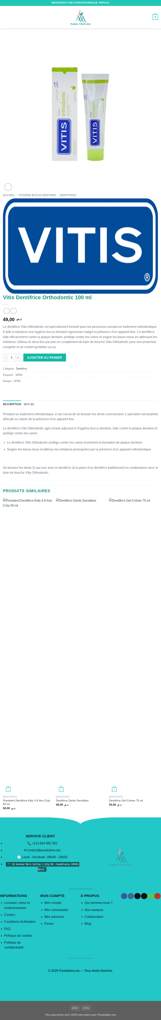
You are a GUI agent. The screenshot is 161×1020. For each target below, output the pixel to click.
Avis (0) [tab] (29, 404)
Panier (49, 923)
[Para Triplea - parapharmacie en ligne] (80, 17)
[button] (5, 17)
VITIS (19, 374)
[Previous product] (13, 311)
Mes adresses (54, 916)
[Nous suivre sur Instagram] (131, 896)
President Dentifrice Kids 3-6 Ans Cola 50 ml (26, 802)
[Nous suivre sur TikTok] (137, 896)
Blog (88, 923)
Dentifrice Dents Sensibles (72, 800)
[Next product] (6, 311)
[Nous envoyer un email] (144, 896)
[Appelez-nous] (151, 896)
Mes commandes (56, 910)
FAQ (7, 928)
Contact (9, 914)
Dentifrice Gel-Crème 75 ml (126, 800)
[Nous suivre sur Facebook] (124, 896)
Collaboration (94, 916)
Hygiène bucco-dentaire (37, 195)
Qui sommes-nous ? (99, 902)
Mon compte (52, 902)
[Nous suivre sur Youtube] (157, 896)
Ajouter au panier (44, 357)
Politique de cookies (18, 935)
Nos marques (94, 910)
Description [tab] (12, 404)
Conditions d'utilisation (20, 921)
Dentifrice (68, 195)
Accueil (9, 195)
